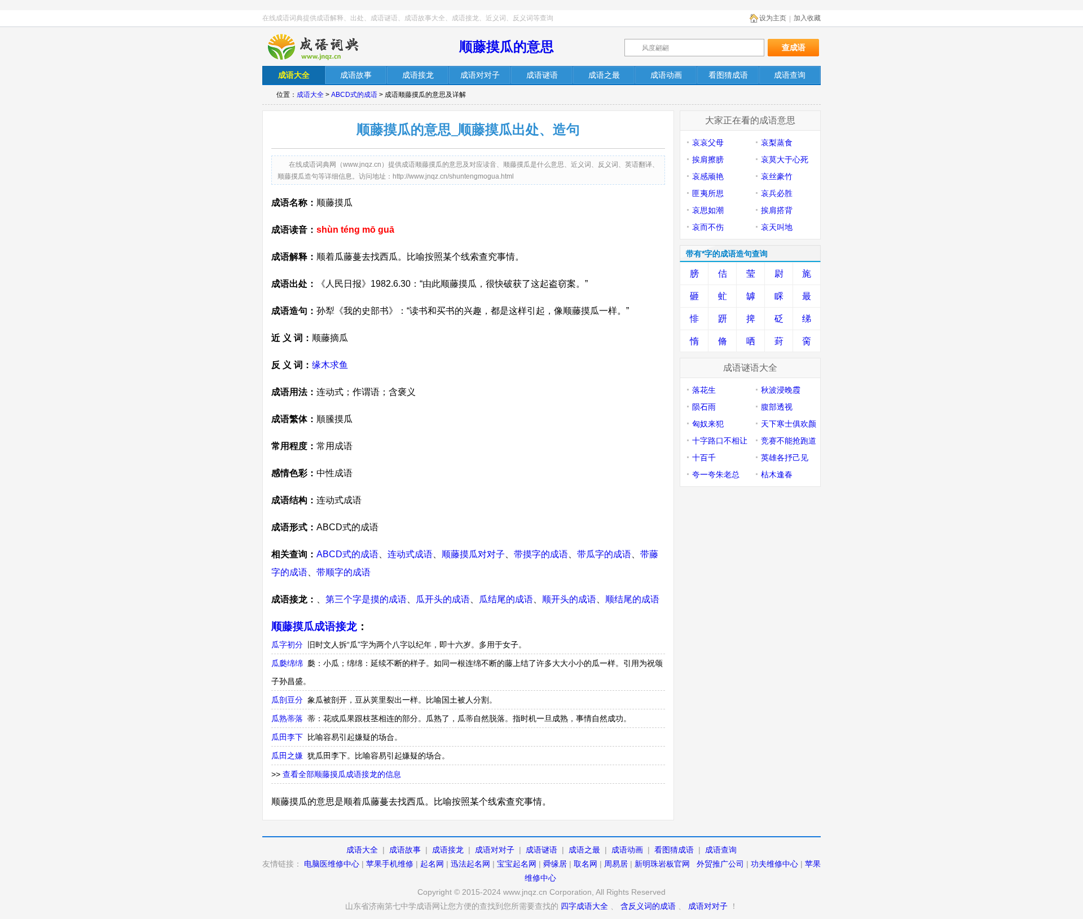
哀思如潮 (708, 210)
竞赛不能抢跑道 (788, 440)
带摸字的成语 (541, 554)
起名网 (432, 863)
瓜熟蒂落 (287, 718)
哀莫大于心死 (784, 159)
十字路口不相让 (719, 440)
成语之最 (584, 849)
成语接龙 (448, 849)
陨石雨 (704, 406)
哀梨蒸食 (777, 142)
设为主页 (772, 18)
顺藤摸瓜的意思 (506, 46)
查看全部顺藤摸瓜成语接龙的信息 (342, 774)
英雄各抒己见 (784, 457)
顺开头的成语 (569, 599)
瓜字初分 (287, 644)
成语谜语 (541, 849)
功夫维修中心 (774, 863)
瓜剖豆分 (287, 699)
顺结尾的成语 (632, 599)
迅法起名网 (470, 863)
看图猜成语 (674, 849)
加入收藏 (807, 18)
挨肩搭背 (777, 210)
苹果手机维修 (389, 863)
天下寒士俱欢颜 (788, 423)
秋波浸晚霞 (780, 389)
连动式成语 (410, 554)
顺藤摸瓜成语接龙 (314, 626)
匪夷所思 (708, 193)
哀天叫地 (777, 227)
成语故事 (405, 849)
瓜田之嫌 (287, 755)
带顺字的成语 (343, 572)
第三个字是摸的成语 (366, 599)
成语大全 (310, 95)
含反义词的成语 (648, 906)
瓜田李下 (287, 737)
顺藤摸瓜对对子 (473, 554)
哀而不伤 (708, 227)
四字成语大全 (584, 906)
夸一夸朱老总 (715, 474)
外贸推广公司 (720, 863)
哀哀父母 (708, 142)
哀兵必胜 (777, 193)
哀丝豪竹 (777, 176)
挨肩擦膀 (708, 159)
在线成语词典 (322, 46)
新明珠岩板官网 (662, 863)
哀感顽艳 (708, 176)
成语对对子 (494, 849)
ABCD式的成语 (354, 95)
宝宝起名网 (516, 863)
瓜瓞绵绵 (287, 663)
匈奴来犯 (708, 423)
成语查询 (721, 849)
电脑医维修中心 (331, 863)
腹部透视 (777, 406)
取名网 (585, 863)
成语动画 (627, 849)
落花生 (704, 389)
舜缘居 (555, 863)
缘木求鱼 (330, 365)
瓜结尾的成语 (506, 599)
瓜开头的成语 (443, 599)
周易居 (616, 863)
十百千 (704, 457)
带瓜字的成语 (604, 554)
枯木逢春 (777, 474)
